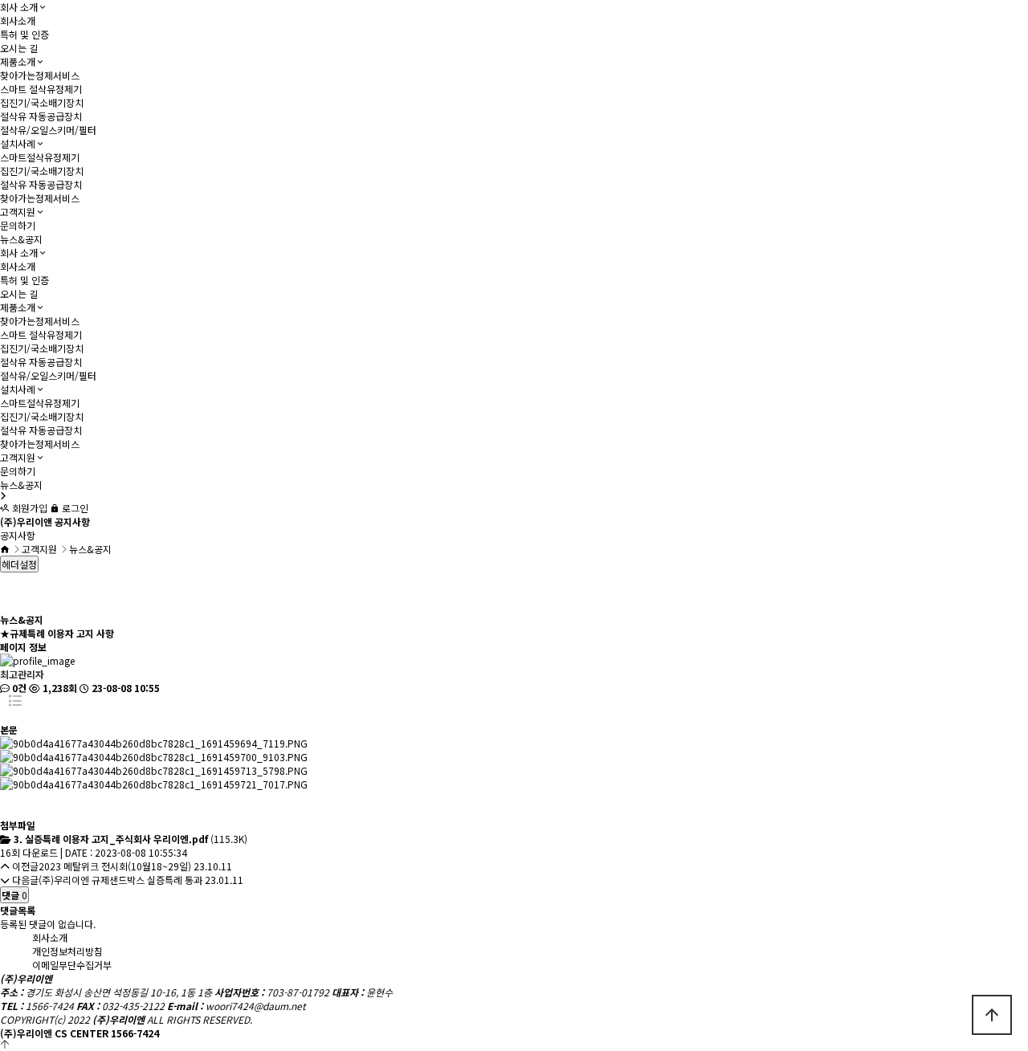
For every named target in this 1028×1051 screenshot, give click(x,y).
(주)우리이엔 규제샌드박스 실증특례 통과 (120, 879)
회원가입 (28, 508)
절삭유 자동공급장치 (41, 116)
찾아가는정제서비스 (40, 75)
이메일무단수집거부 (72, 965)
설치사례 (17, 143)
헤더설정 (19, 564)
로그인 (73, 508)
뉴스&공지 (21, 239)
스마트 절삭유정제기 (41, 89)
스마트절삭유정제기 (40, 157)
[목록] (15, 709)
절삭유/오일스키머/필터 (48, 129)
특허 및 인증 (24, 34)
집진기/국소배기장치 (42, 102)
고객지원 (17, 211)
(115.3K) (130, 838)
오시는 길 (19, 48)
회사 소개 (19, 7)
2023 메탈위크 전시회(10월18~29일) (115, 866)
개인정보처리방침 (67, 951)
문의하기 (17, 225)
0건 (18, 688)
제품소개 (17, 61)
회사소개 (17, 20)
